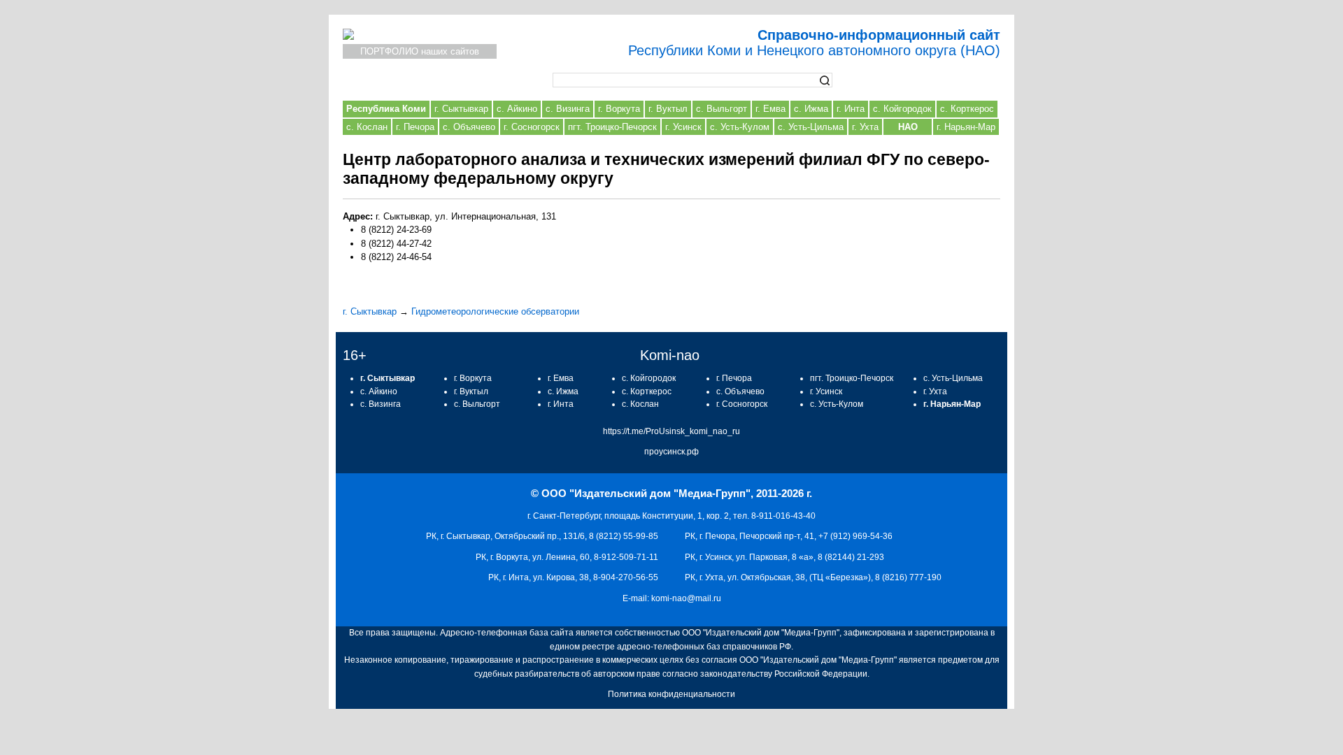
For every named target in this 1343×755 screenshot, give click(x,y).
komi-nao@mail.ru (686, 598)
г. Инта (851, 108)
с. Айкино (517, 108)
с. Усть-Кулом (739, 127)
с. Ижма (811, 108)
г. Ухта (865, 127)
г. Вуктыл (668, 108)
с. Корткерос (967, 108)
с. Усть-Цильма (811, 127)
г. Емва (770, 108)
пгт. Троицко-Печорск (612, 127)
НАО (908, 127)
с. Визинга (568, 108)
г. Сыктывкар (461, 108)
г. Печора (415, 127)
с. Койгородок (902, 108)
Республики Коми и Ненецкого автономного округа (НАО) (814, 42)
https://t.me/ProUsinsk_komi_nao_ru (671, 431)
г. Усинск (683, 127)
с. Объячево (469, 127)
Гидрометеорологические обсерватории (495, 311)
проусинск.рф (671, 451)
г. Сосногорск (532, 127)
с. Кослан (367, 127)
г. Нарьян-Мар (966, 127)
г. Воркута (619, 108)
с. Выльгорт (721, 108)
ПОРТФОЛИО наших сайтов (419, 51)
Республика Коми (386, 108)
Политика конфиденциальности (671, 694)
